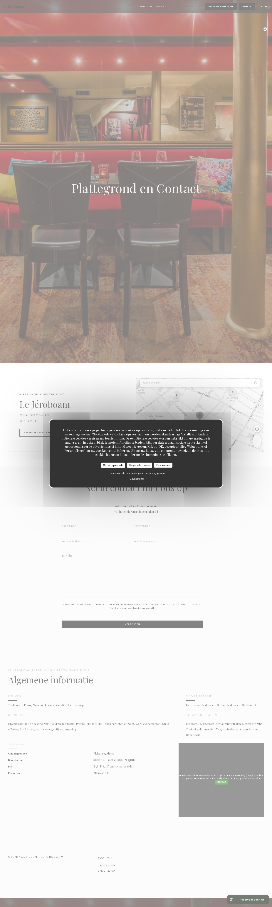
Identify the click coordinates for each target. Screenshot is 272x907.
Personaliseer (163, 465)
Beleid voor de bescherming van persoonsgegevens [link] (137, 473)
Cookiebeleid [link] (137, 478)
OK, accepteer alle (113, 465)
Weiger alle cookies (139, 465)
